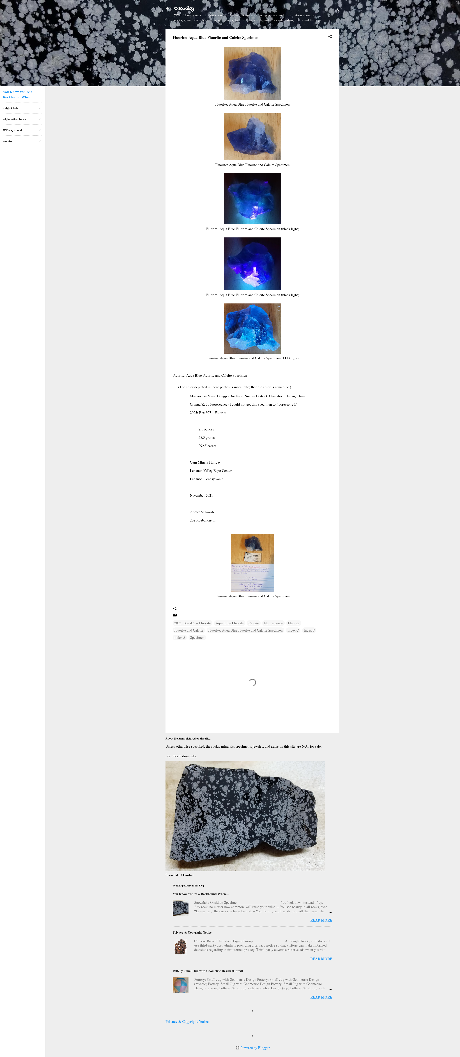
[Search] (337, 9)
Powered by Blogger (255, 1047)
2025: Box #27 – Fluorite (192, 623)
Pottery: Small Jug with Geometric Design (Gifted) (208, 970)
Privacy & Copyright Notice (192, 932)
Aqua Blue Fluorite (230, 623)
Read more (321, 920)
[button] (330, 37)
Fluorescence (273, 623)
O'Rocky (184, 8)
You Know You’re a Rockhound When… (201, 894)
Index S (179, 637)
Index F (309, 630)
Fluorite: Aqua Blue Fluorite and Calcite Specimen (245, 630)
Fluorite (294, 623)
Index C (293, 630)
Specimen (197, 637)
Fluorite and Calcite (188, 630)
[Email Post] (175, 615)
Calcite (254, 623)
